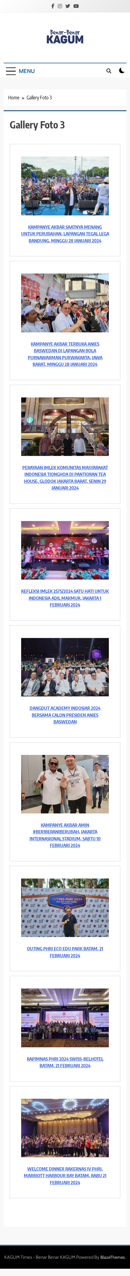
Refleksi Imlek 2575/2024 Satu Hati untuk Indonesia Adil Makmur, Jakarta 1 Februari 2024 (65, 597)
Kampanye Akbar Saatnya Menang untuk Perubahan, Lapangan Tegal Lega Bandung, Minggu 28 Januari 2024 (65, 233)
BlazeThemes (112, 1257)
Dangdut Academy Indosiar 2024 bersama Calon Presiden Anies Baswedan (65, 714)
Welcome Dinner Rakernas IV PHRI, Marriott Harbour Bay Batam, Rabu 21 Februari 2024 (65, 1175)
